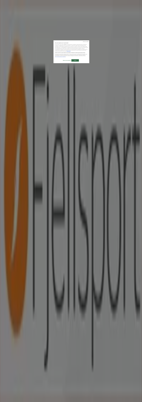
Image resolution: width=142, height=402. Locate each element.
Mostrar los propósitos (67, 60)
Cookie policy (69, 51)
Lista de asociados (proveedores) (60, 56)
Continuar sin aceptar (86, 41)
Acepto (75, 60)
